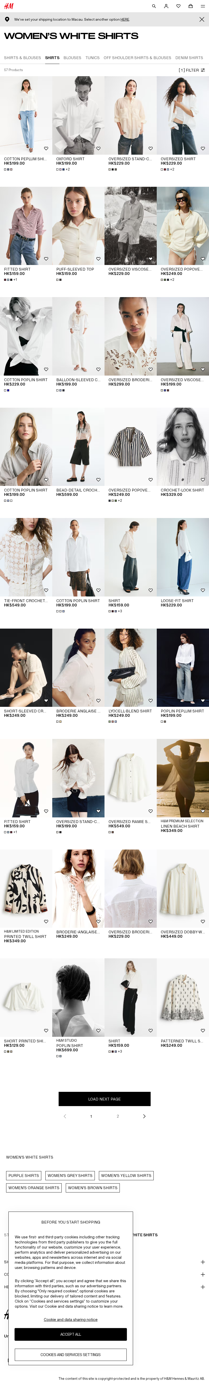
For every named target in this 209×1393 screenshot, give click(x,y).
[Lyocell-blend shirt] (130, 668)
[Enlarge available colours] (8, 169)
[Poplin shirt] (78, 997)
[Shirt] (130, 557)
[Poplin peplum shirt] (183, 668)
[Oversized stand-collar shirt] (130, 115)
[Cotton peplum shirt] (26, 115)
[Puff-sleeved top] (78, 226)
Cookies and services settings (71, 1354)
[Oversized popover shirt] (183, 226)
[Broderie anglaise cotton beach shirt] (78, 668)
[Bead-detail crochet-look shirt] (78, 447)
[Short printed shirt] (26, 997)
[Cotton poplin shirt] (26, 336)
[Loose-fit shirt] (183, 557)
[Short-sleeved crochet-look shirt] (26, 668)
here (125, 19)
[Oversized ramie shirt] (130, 778)
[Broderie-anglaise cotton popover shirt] (78, 889)
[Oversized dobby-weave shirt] (183, 889)
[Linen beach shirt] (183, 778)
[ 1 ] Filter (189, 70)
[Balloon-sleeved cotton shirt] (78, 336)
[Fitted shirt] (26, 226)
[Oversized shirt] (183, 115)
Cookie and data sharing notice (71, 1319)
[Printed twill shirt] (26, 889)
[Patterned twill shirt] (183, 997)
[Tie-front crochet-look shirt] (26, 557)
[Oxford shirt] (78, 115)
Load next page (104, 1099)
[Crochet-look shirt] (183, 447)
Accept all (70, 1334)
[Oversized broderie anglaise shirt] (130, 336)
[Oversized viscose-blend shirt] (130, 226)
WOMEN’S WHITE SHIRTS (134, 1235)
